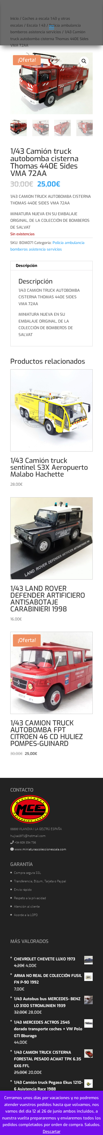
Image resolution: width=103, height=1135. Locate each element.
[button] (84, 61)
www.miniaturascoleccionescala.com (40, 849)
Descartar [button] (51, 1131)
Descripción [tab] (26, 265)
